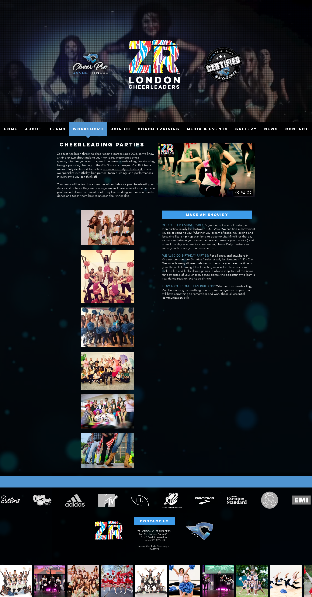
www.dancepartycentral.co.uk (123, 169)
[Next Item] (304, 581)
